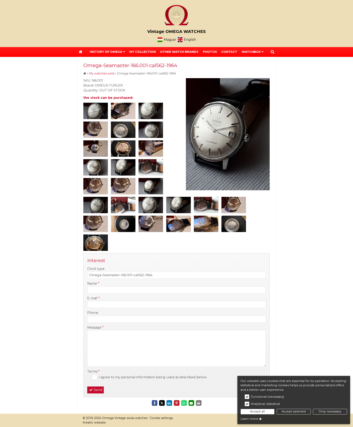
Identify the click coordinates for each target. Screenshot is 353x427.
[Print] (198, 403)
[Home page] (176, 15)
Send (97, 390)
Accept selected (294, 411)
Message (95, 327)
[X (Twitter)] (162, 403)
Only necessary (330, 411)
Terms (93, 371)
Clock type (96, 269)
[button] (272, 52)
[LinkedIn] (169, 403)
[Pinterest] (176, 403)
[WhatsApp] (184, 403)
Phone (92, 313)
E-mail (93, 298)
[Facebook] (154, 403)
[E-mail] (191, 403)
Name (93, 283)
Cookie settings (161, 418)
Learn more (249, 419)
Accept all (257, 411)
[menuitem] (80, 52)
